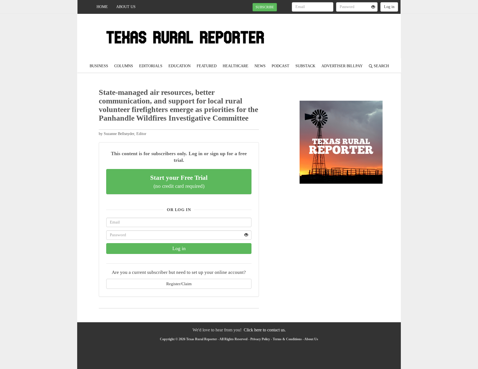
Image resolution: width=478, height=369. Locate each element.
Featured (207, 66)
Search (381, 66)
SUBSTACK (305, 66)
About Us (126, 7)
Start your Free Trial (178, 181)
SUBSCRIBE (265, 7)
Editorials (150, 66)
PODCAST (280, 66)
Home (102, 7)
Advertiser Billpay (342, 66)
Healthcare (235, 66)
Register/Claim (179, 283)
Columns (123, 66)
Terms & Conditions (287, 339)
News (260, 66)
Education (179, 66)
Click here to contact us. (265, 330)
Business (99, 66)
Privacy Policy (260, 339)
